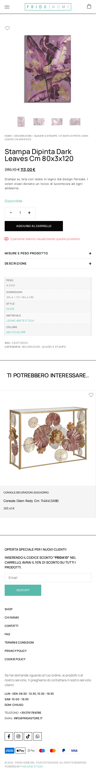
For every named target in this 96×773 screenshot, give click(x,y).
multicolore (16, 332)
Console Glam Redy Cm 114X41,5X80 (31, 501)
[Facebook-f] (9, 736)
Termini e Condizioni (19, 642)
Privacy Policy (16, 651)
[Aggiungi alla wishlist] (7, 28)
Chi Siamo (12, 617)
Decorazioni (23, 135)
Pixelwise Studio (32, 766)
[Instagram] (18, 736)
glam (10, 308)
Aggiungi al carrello (33, 226)
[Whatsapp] (37, 736)
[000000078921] (48, 69)
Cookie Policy (15, 659)
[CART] (89, 6)
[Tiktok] (28, 736)
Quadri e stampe (45, 135)
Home (8, 135)
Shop (9, 609)
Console (9, 492)
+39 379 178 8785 (30, 713)
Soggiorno (41, 492)
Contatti (11, 626)
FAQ (7, 634)
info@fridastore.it (28, 718)
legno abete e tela (20, 320)
